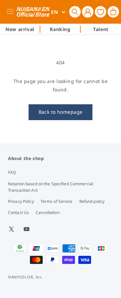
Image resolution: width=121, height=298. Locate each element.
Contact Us (18, 212)
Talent (101, 29)
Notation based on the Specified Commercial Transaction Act (50, 187)
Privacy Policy (21, 201)
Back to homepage (61, 112)
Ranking (60, 29)
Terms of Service (57, 201)
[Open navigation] (11, 12)
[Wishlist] (100, 12)
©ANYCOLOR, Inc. (25, 276)
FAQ (12, 172)
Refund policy (92, 201)
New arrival (19, 29)
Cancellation (47, 212)
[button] (75, 12)
